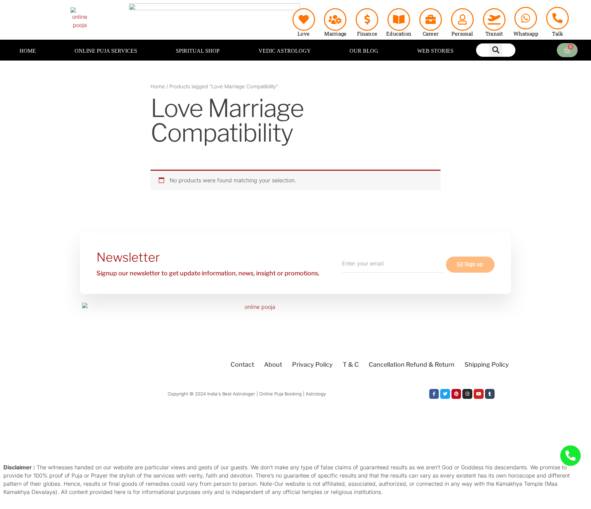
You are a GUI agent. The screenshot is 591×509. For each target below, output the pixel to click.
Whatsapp (526, 33)
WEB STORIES (435, 51)
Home (157, 86)
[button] (495, 50)
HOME (27, 51)
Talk (557, 33)
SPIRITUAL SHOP (198, 51)
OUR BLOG (364, 51)
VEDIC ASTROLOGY (285, 51)
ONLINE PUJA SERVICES (106, 51)
